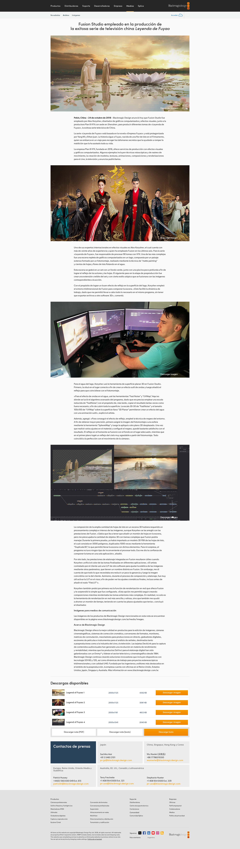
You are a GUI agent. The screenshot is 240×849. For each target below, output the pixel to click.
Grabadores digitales (58, 816)
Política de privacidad (177, 816)
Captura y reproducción (59, 819)
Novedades (55, 15)
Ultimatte (54, 812)
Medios (130, 5)
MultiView (93, 816)
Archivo (66, 15)
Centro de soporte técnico (139, 806)
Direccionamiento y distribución (101, 819)
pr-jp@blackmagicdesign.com (116, 760)
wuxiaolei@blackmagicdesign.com (165, 760)
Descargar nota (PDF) (74, 731)
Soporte (86, 5)
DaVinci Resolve (61, 806)
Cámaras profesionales (59, 802)
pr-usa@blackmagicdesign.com (117, 783)
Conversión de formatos (98, 802)
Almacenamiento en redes (99, 812)
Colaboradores (174, 809)
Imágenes (76, 15)
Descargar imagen (169, 108)
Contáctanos (134, 809)
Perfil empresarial (175, 806)
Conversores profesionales (99, 806)
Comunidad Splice (136, 816)
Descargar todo (166, 731)
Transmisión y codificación (99, 822)
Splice (141, 5)
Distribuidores (71, 5)
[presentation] (54, 73)
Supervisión (94, 809)
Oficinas (172, 802)
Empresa (118, 5)
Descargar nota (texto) (120, 731)
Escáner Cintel (56, 822)
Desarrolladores (102, 5)
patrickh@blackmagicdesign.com (71, 784)
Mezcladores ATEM (57, 809)
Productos (55, 5)
